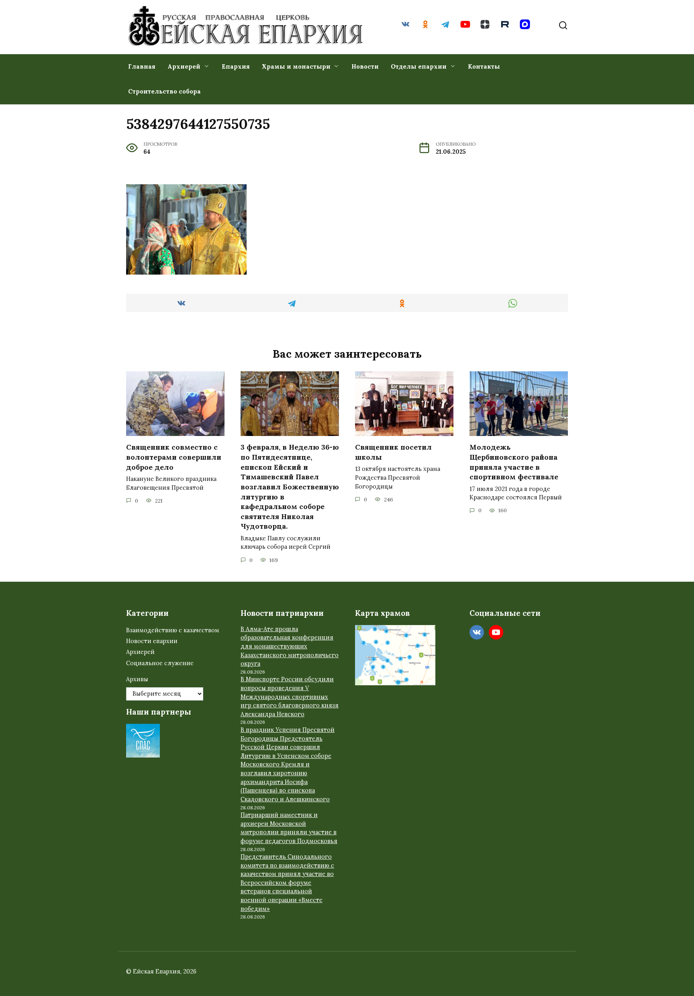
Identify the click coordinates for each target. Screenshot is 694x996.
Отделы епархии (419, 66)
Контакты (484, 66)
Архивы (137, 679)
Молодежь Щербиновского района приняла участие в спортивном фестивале (513, 461)
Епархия (236, 66)
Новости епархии (152, 641)
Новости (365, 66)
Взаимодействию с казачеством (172, 630)
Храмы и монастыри (296, 66)
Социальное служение (160, 663)
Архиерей (183, 66)
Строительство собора (164, 91)
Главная (141, 66)
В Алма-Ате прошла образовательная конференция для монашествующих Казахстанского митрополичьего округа (290, 646)
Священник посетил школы (393, 452)
